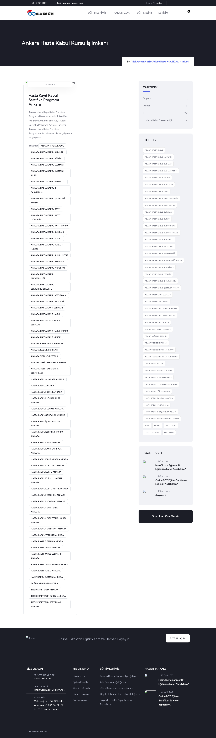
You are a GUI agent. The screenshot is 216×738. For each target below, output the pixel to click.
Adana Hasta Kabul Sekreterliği (160, 253)
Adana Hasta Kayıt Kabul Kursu (160, 315)
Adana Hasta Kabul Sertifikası (159, 267)
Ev (128, 61)
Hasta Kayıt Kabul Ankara (46, 547)
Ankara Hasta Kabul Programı (48, 268)
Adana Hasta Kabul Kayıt (157, 191)
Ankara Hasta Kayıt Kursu (46, 337)
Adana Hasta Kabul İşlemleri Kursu (162, 288)
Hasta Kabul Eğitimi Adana (157, 391)
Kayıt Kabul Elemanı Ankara (47, 577)
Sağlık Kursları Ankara (44, 583)
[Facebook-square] (171, 731)
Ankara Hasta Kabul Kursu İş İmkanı (47, 247)
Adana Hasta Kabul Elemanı (158, 164)
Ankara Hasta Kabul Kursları (48, 232)
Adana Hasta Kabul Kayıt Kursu (160, 205)
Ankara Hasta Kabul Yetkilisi (47, 301)
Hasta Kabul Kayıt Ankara (46, 442)
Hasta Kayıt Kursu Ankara (46, 571)
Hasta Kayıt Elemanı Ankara (47, 541)
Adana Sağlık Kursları (156, 336)
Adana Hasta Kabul (154, 150)
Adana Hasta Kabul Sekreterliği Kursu (163, 260)
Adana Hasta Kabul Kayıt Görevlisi (161, 198)
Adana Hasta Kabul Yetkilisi (158, 274)
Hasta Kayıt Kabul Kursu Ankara (49, 564)
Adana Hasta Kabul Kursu (157, 219)
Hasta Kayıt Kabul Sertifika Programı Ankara (44, 99)
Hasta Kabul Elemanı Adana (158, 377)
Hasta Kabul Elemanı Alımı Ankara (46, 400)
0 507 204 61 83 (42, 678)
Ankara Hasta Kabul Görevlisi (48, 181)
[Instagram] (187, 3)
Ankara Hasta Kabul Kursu (46, 238)
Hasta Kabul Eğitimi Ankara (46, 392)
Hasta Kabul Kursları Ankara (48, 465)
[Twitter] (173, 3)
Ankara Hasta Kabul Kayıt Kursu (49, 226)
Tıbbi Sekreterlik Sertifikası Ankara (46, 604)
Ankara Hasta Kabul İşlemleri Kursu (48, 200)
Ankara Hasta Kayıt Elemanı (47, 308)
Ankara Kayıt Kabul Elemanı (47, 343)
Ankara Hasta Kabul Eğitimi (46, 158)
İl (143, 112)
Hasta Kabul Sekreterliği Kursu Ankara (49, 520)
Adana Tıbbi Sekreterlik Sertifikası (161, 357)
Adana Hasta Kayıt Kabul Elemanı (161, 308)
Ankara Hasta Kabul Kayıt (46, 209)
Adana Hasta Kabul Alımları (158, 157)
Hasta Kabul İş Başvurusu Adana (160, 412)
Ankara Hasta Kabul (52, 146)
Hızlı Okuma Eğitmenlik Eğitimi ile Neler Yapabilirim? (170, 467)
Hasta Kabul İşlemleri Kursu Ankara (47, 434)
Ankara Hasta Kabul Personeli (48, 261)
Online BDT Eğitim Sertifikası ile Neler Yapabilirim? (171, 482)
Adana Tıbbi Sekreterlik (156, 343)
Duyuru (147, 98)
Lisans (157, 426)
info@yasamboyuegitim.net (49, 689)
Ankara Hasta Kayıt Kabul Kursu (49, 331)
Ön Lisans (169, 433)
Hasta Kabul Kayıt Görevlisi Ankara (46, 451)
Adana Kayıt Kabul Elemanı (158, 329)
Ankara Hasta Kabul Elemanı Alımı (47, 173)
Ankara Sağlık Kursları (44, 350)
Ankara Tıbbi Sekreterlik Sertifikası (44, 371)
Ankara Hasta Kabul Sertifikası (48, 295)
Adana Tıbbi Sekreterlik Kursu (159, 350)
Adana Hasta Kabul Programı (159, 246)
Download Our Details (165, 516)
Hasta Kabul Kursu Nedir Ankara (49, 489)
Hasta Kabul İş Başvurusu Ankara (45, 423)
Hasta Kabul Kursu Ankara (46, 472)
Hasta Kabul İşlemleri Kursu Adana (162, 419)
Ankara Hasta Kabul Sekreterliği (42, 276)
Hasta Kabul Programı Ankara (48, 501)
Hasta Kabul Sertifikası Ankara (48, 529)
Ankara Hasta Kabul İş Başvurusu (43, 190)
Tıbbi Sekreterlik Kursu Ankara (48, 596)
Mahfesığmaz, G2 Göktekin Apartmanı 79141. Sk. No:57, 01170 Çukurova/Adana (49, 705)
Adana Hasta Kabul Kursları (158, 212)
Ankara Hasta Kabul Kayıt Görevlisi (46, 217)
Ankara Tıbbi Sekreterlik (44, 356)
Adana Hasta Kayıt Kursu (157, 322)
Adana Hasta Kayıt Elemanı (158, 295)
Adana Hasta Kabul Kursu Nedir (160, 226)
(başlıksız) (160, 495)
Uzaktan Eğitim (152, 433)
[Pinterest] (183, 3)
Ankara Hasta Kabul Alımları (47, 152)
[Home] (40, 13)
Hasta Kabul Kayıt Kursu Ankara (49, 459)
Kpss (147, 426)
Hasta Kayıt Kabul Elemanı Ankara (46, 556)
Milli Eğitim (171, 426)
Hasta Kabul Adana (154, 364)
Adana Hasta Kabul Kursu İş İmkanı (162, 233)
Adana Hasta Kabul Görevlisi (159, 184)
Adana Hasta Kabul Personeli (159, 240)
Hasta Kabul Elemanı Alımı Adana (161, 384)
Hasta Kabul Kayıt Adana (157, 405)
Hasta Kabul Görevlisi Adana (159, 398)
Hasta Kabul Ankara (42, 386)
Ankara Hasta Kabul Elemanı (47, 165)
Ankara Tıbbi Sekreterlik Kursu (48, 362)
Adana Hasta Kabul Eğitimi (157, 178)
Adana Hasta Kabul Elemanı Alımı (161, 171)
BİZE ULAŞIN (177, 638)
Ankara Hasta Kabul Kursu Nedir (49, 255)
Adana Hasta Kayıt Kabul (157, 302)
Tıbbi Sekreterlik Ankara (44, 590)
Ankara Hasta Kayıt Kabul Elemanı (46, 322)
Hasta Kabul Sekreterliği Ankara (45, 510)
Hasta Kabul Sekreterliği (159, 120)
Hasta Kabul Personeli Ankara (48, 495)
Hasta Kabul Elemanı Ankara (47, 409)
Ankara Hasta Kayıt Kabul (46, 314)
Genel (146, 105)
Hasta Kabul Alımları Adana (158, 371)
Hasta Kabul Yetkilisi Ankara (47, 535)
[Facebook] (178, 3)
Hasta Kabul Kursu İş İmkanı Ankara (46, 480)
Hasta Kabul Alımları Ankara (47, 379)
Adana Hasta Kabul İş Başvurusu (160, 281)
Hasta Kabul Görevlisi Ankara (48, 415)
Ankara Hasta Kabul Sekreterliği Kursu (42, 287)
